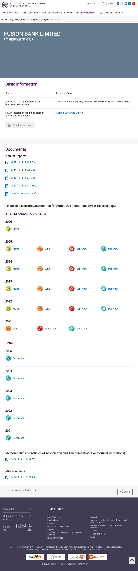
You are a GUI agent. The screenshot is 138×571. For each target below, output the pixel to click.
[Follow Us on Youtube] (133, 3)
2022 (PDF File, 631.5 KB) (24, 185)
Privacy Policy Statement (37, 550)
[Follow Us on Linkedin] (129, 3)
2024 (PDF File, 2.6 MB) (23, 169)
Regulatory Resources (85, 12)
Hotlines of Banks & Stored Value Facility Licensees (107, 526)
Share (127, 491)
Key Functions (105, 12)
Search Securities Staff (69, 112)
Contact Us (90, 3)
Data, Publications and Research (56, 12)
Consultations (96, 517)
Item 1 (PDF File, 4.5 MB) (23, 459)
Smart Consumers (30, 12)
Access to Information (19, 547)
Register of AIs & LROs (51, 19)
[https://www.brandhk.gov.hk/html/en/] (77, 557)
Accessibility (37, 547)
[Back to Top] (132, 560)
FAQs (92, 537)
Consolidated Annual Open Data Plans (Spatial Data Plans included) (74, 547)
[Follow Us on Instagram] (121, 3)
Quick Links (55, 509)
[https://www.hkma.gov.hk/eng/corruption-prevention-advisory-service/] (98, 557)
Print (22, 125)
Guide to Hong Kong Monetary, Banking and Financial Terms (108, 521)
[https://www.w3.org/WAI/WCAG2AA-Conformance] (35, 557)
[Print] (107, 3)
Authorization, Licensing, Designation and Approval (64, 534)
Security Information (59, 550)
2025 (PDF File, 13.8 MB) (23, 161)
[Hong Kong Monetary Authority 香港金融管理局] (24, 5)
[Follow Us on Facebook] (118, 3)
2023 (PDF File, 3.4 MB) (23, 177)
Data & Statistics (54, 517)
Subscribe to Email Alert (13, 517)
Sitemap (75, 550)
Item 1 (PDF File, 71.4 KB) (24, 477)
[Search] (103, 3)
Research (51, 523)
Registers (35, 19)
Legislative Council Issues (58, 526)
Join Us (93, 531)
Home (4, 19)
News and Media (11, 12)
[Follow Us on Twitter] (126, 3)
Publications (52, 520)
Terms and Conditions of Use (94, 550)
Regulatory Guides (55, 538)
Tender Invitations (98, 534)
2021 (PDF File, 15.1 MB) (23, 193)
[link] (111, 3)
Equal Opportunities (114, 547)
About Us (119, 12)
